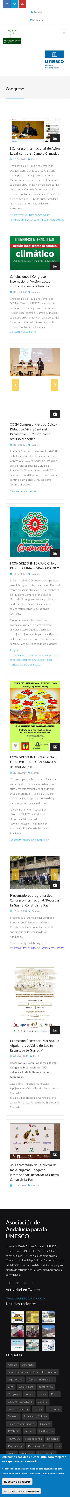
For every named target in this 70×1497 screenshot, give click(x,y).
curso (42, 1394)
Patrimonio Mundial (39, 1446)
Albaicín (12, 1364)
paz (58, 1446)
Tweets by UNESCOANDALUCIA (25, 1298)
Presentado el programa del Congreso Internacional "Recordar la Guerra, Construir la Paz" (34, 900)
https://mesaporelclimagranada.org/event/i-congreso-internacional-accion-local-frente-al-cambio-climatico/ (35, 659)
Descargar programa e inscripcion (29, 839)
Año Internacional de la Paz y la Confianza (32, 1372)
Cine (10, 1386)
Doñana (42, 1401)
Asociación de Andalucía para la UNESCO (26, 1229)
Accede (38, 12)
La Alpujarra (46, 1431)
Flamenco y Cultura (35, 1416)
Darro (55, 1394)
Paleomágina (15, 1446)
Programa (15, 650)
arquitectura (15, 1379)
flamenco (13, 1416)
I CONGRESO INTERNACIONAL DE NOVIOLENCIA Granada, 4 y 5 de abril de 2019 (34, 762)
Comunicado (26, 1386)
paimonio (52, 1438)
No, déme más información (21, 1491)
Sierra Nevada (46, 1453)
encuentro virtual (18, 1409)
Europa (38, 1409)
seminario (27, 1453)
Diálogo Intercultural (20, 1401)
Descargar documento (23, 331)
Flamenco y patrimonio (21, 1423)
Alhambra (28, 1364)
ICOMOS (13, 1431)
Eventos (35, 159)
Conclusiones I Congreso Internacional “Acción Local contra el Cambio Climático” (30, 281)
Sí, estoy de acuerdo (17, 1481)
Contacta (38, 20)
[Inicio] (12, 37)
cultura (29, 1394)
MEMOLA (14, 1438)
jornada (29, 1431)
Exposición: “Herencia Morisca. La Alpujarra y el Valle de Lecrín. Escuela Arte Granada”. (34, 1045)
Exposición (54, 1409)
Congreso (14, 1394)
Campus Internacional (41, 1379)
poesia (12, 1453)
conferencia (46, 1386)
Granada (45, 1423)
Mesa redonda (33, 1438)
